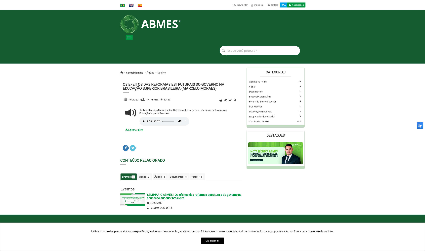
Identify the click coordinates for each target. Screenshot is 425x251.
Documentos (178, 176)
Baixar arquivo (135, 130)
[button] (252, 153)
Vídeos (144, 176)
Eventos (128, 176)
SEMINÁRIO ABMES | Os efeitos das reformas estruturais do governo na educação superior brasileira (194, 196)
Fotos (197, 176)
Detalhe (162, 72)
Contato (274, 5)
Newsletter (242, 5)
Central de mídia (134, 72)
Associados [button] (298, 5)
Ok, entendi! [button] (212, 240)
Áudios (150, 72)
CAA (283, 5)
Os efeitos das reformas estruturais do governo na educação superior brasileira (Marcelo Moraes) (173, 86)
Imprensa (258, 5)
